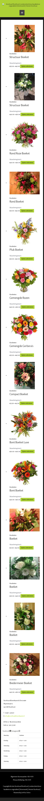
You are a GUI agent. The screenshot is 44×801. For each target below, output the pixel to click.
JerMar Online (26, 792)
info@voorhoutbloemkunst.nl (15, 716)
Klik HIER (30, 777)
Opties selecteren (27, 66)
